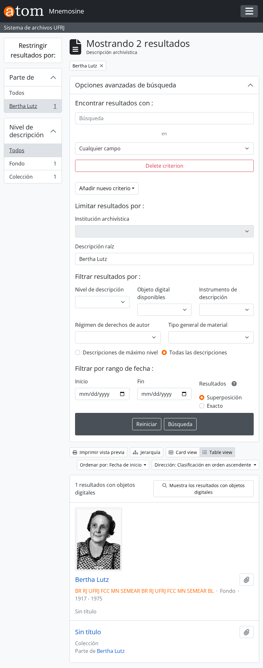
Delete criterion (164, 165)
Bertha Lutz (32, 107)
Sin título (88, 632)
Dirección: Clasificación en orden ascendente (203, 465)
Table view (220, 452)
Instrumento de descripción (218, 293)
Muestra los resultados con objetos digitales (206, 488)
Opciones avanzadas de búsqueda (125, 85)
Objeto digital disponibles (153, 293)
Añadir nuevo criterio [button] (105, 188)
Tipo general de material (197, 324)
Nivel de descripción (26, 131)
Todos (16, 92)
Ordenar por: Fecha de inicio (111, 465)
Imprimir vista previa (101, 452)
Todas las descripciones (198, 352)
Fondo (32, 165)
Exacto (215, 405)
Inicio (81, 381)
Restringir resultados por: (33, 50)
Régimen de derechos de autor (112, 324)
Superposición (224, 397)
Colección (32, 178)
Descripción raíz (94, 246)
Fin (140, 381)
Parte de (21, 77)
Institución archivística (102, 218)
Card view (185, 452)
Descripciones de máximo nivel (120, 352)
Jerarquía (149, 452)
